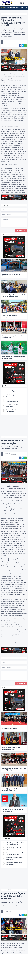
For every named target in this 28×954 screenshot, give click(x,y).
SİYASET (9, 437)
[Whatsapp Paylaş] (25, 45)
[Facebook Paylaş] (20, 45)
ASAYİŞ (9, 889)
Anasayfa (4, 14)
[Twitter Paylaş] (23, 45)
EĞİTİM (9, 14)
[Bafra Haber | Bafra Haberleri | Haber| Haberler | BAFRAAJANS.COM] (7, 3)
